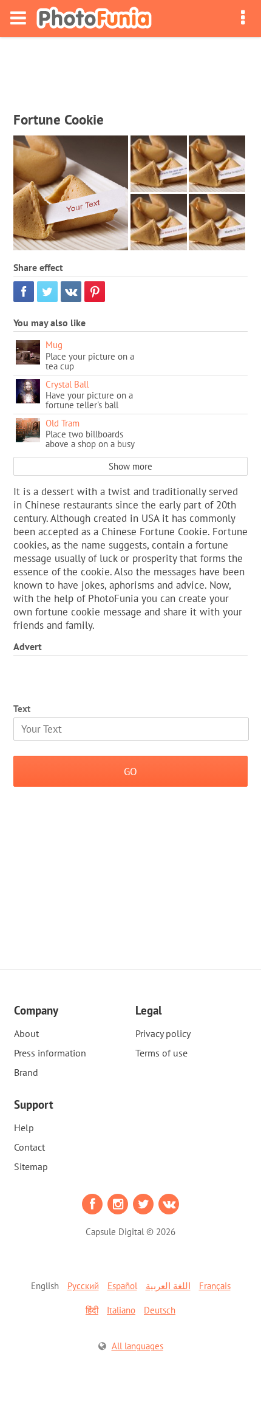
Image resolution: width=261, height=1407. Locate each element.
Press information (50, 1053)
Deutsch (159, 1310)
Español (122, 1286)
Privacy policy (163, 1033)
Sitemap (31, 1166)
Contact (29, 1147)
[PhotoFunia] (94, 18)
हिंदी (92, 1310)
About (26, 1033)
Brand (26, 1072)
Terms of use (161, 1053)
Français (215, 1286)
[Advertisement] (130, 70)
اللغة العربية (168, 1286)
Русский (83, 1286)
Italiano (121, 1310)
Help (24, 1127)
